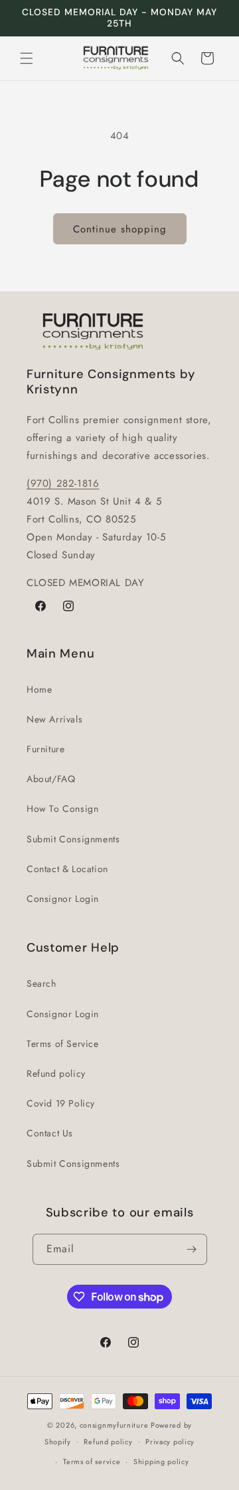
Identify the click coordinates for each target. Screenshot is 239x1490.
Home (39, 689)
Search (41, 983)
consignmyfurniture (114, 1425)
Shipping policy (161, 1461)
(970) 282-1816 (63, 483)
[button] (26, 58)
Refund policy (56, 1073)
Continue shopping (120, 229)
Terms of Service (63, 1043)
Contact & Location (67, 868)
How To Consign (62, 808)
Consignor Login (63, 898)
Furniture (45, 749)
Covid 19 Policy (61, 1103)
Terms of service (91, 1461)
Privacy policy (170, 1441)
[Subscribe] (191, 1249)
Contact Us (50, 1133)
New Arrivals (54, 719)
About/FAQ (51, 778)
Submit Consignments (73, 839)
